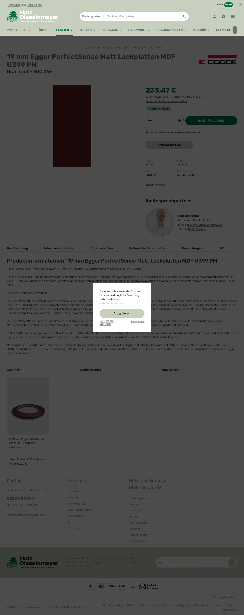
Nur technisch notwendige (107, 322)
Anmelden (14, 4)
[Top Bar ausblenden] (240, 4)
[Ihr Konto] (214, 16)
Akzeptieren (122, 313)
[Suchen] (185, 16)
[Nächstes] (235, 30)
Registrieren (34, 4)
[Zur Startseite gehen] (32, 16)
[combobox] (142, 16)
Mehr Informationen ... (113, 303)
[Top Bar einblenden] (233, 16)
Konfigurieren (137, 321)
